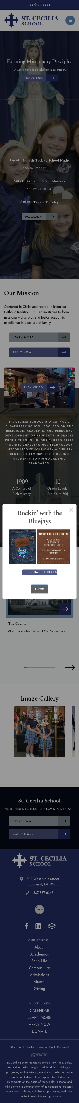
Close (39, 589)
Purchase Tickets (41, 572)
